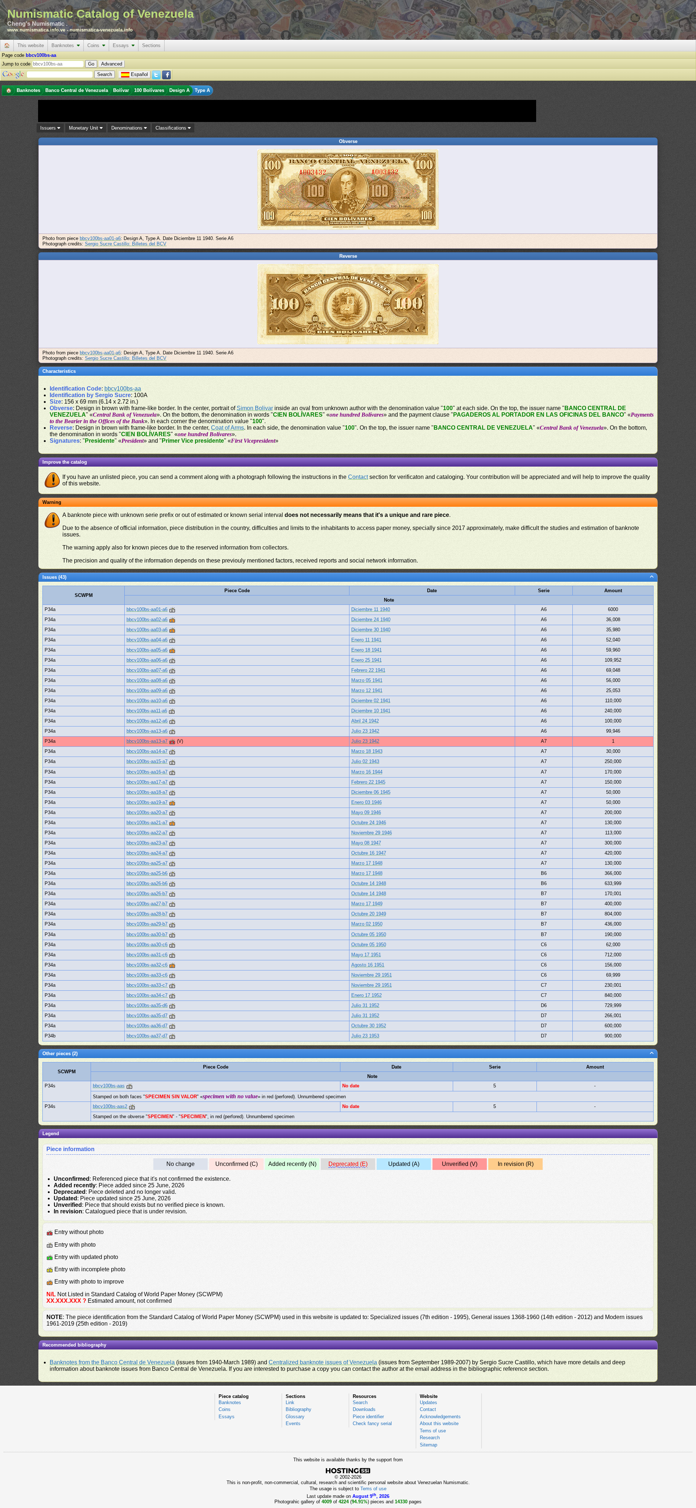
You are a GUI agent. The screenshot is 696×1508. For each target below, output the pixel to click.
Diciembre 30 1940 (370, 629)
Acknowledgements (440, 1416)
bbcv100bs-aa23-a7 (147, 843)
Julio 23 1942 (365, 731)
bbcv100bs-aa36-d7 (147, 1025)
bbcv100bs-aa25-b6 (147, 873)
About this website (439, 1423)
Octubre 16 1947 (368, 853)
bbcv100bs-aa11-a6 (147, 710)
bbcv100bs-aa (122, 389)
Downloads (364, 1409)
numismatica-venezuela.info (101, 30)
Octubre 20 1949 (368, 914)
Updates (428, 1402)
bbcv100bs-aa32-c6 (147, 965)
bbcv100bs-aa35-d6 (147, 1005)
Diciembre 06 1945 (370, 792)
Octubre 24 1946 (368, 822)
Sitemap (428, 1445)
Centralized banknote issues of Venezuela (323, 1362)
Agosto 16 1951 (367, 965)
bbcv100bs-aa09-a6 (147, 690)
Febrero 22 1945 (368, 782)
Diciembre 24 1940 (370, 619)
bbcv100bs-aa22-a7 (147, 832)
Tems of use (433, 1430)
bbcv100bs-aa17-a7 (147, 782)
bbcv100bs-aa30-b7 (147, 934)
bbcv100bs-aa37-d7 (147, 1036)
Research (430, 1437)
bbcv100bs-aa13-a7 (147, 741)
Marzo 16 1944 (366, 772)
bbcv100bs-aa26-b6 (147, 883)
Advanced (111, 64)
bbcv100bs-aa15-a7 (147, 761)
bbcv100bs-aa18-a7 (147, 792)
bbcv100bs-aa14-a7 (147, 751)
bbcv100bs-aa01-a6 (100, 238)
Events (293, 1423)
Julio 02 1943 (365, 761)
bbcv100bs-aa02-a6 (147, 619)
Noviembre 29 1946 (371, 832)
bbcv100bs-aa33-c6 (147, 975)
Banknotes (64, 45)
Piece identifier (368, 1416)
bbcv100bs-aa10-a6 (147, 700)
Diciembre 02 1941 (370, 700)
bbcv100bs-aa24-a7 (147, 853)
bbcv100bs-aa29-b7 (147, 924)
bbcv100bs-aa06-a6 (147, 660)
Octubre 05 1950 (368, 934)
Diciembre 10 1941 (370, 710)
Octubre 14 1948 (368, 883)
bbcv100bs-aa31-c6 (147, 954)
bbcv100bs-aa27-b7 (147, 903)
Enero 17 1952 (366, 995)
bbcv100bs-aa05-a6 (147, 650)
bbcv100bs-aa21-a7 (147, 822)
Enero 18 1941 (366, 650)
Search (360, 1402)
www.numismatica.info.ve (36, 30)
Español (139, 74)
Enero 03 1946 (366, 802)
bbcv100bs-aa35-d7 (147, 1015)
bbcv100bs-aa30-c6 (147, 944)
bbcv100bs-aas (109, 1085)
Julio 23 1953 (365, 1036)
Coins (94, 45)
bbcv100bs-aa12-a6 (147, 721)
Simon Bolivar (255, 408)
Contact (358, 477)
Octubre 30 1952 (368, 1025)
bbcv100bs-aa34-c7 (147, 995)
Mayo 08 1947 (366, 843)
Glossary (295, 1416)
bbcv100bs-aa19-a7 (147, 802)
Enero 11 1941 (366, 640)
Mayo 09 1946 (366, 812)
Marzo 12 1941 (366, 690)
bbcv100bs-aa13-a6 (147, 731)
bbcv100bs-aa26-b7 (147, 893)
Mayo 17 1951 (366, 954)
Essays (122, 45)
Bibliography (298, 1409)
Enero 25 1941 (366, 660)
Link (290, 1402)
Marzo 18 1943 (366, 751)
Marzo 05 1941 (366, 680)
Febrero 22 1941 (368, 670)
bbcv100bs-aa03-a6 (147, 629)
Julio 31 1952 (365, 1005)
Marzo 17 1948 (366, 863)
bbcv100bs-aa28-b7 (147, 914)
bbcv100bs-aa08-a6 (147, 680)
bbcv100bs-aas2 (110, 1106)
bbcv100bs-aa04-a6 (147, 640)
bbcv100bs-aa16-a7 (147, 772)
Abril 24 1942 (365, 721)
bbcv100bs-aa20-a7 (147, 812)
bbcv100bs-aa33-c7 (147, 985)
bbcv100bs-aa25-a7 (147, 863)
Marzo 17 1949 (366, 903)
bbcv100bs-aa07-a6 (147, 670)
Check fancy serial (372, 1423)
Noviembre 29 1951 (371, 975)
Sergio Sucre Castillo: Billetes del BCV (125, 244)
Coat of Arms (227, 428)
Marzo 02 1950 (366, 924)
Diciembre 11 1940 (370, 609)
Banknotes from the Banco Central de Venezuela (112, 1362)
